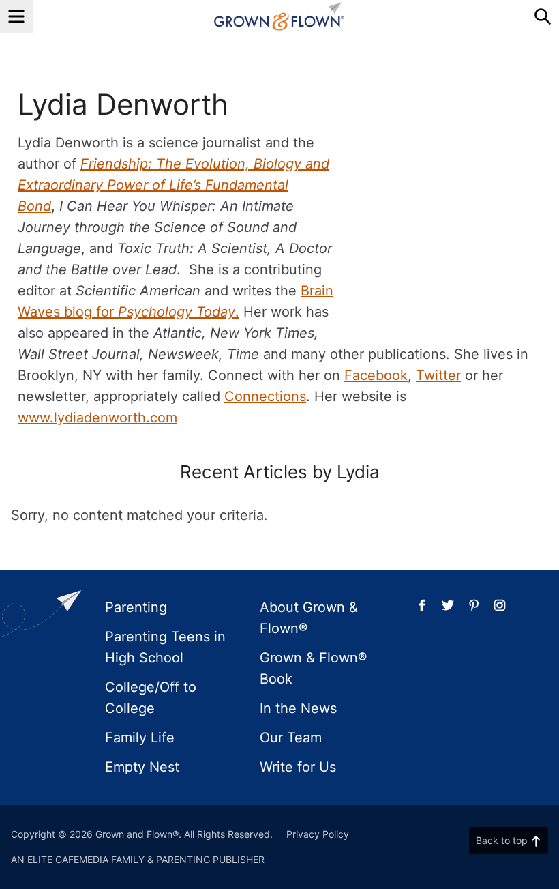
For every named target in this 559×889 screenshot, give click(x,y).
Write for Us (298, 767)
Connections (265, 396)
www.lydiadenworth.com (97, 417)
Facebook (376, 375)
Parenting (136, 607)
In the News (298, 708)
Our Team (291, 737)
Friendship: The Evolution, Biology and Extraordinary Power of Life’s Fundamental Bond (173, 185)
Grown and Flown (279, 16)
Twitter (438, 375)
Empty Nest (142, 767)
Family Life (140, 737)
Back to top (502, 840)
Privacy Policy (317, 834)
